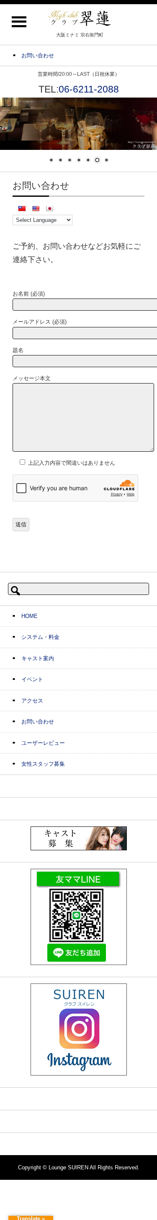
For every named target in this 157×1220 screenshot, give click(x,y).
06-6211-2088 (89, 89)
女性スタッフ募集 (43, 764)
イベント (32, 679)
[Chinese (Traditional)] (22, 208)
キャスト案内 (37, 658)
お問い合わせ (37, 721)
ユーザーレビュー (43, 743)
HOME (29, 616)
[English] (35, 208)
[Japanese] (49, 208)
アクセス (32, 701)
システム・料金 (40, 637)
